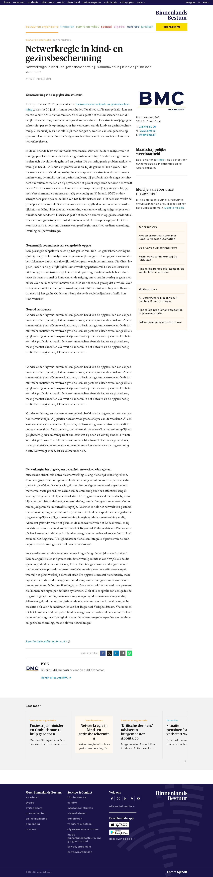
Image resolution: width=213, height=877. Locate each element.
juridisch (147, 26)
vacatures (18, 2)
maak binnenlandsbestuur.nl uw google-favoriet (84, 838)
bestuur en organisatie (42, 26)
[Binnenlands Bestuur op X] (118, 798)
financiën (67, 26)
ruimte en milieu (87, 26)
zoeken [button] (205, 2)
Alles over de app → (122, 839)
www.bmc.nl (148, 131)
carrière (133, 26)
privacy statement (79, 847)
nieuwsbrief (73, 2)
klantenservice (77, 797)
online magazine (92, 2)
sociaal (106, 26)
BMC (31, 79)
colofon (72, 803)
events (60, 2)
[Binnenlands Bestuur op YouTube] (138, 798)
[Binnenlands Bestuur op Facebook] (111, 798)
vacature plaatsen (79, 824)
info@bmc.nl (147, 135)
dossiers (31, 829)
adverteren (47, 2)
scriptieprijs (110, 2)
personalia (33, 824)
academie (32, 2)
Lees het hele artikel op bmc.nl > (46, 641)
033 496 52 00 (147, 127)
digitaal (119, 26)
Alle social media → (122, 806)
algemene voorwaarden (83, 829)
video (160, 160)
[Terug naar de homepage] (171, 15)
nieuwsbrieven (76, 813)
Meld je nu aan (174, 208)
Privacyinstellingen (79, 852)
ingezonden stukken (80, 808)
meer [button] (140, 2)
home (7, 2)
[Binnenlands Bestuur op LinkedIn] (125, 798)
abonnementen (35, 813)
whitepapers (127, 2)
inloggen (191, 2)
